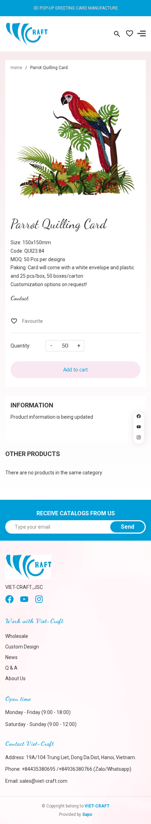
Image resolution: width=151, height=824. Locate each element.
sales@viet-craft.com (43, 781)
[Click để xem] (75, 140)
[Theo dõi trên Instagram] (138, 438)
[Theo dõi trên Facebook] (138, 417)
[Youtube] (24, 601)
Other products (32, 453)
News (11, 657)
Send (127, 526)
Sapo (87, 814)
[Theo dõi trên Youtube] (138, 428)
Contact (19, 298)
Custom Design (22, 647)
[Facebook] (9, 601)
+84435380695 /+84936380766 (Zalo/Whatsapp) (76, 769)
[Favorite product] (129, 34)
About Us (15, 678)
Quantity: (21, 346)
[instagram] (39, 601)
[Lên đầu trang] (138, 452)
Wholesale (16, 636)
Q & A (11, 668)
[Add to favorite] (27, 321)
